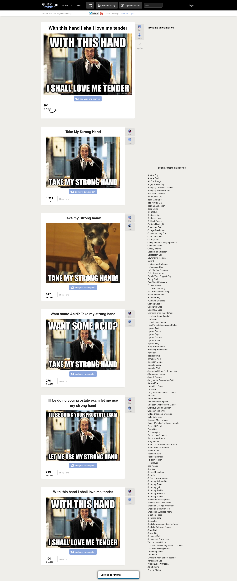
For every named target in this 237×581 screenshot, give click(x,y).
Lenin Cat (152, 389)
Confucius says (155, 236)
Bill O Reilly (153, 211)
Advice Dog (153, 175)
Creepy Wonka (154, 248)
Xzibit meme (153, 566)
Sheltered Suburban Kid (159, 508)
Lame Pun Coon (155, 386)
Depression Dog (155, 254)
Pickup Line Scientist (157, 435)
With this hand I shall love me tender (83, 491)
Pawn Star (152, 429)
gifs (132, 13)
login (191, 5)
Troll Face (152, 554)
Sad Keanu (153, 465)
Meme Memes (154, 398)
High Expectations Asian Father (162, 325)
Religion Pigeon (155, 459)
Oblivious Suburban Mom (159, 407)
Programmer (153, 441)
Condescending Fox (157, 233)
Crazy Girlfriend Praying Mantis (162, 242)
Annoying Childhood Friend (160, 187)
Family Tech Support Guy (159, 276)
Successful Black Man (158, 539)
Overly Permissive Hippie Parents (163, 422)
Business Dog (154, 217)
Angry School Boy (156, 184)
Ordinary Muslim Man (158, 419)
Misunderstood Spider (158, 401)
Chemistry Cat (154, 227)
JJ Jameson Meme (156, 374)
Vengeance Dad (155, 560)
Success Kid (153, 536)
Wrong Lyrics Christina (158, 563)
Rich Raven (153, 462)
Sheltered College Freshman (161, 505)
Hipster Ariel (153, 328)
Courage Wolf (154, 239)
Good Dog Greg (155, 306)
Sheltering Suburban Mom (160, 511)
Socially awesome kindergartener (163, 523)
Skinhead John (154, 517)
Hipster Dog (153, 334)
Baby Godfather (155, 199)
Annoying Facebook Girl (159, 190)
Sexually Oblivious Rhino (159, 502)
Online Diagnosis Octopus (160, 413)
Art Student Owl (155, 196)
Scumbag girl (154, 487)
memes (124, 13)
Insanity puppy (154, 364)
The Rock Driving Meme (159, 548)
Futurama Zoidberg (156, 300)
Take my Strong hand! (83, 217)
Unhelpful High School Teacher (162, 557)
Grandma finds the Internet (160, 312)
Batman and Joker (156, 205)
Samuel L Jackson (156, 471)
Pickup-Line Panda (156, 438)
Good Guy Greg (155, 309)
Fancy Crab (153, 279)
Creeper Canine (155, 245)
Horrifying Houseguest (158, 349)
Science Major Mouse (158, 478)
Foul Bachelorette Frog (158, 291)
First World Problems (157, 282)
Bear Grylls (153, 208)
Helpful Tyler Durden (157, 322)
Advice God (153, 178)
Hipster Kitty (153, 343)
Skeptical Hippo (155, 514)
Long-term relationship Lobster (162, 392)
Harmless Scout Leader (158, 315)
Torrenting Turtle (155, 551)
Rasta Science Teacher (158, 447)
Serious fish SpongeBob (159, 499)
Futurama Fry (154, 297)
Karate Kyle (153, 383)
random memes (90, 5)
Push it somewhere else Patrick (162, 444)
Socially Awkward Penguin (160, 527)
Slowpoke (152, 520)
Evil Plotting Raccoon (158, 269)
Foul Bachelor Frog (156, 288)
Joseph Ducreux (155, 377)
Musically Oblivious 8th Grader (162, 404)
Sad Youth (152, 468)
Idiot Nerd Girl (154, 355)
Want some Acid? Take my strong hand (83, 313)
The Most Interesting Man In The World (166, 545)
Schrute (151, 474)
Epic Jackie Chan (156, 266)
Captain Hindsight (156, 224)
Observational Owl (156, 410)
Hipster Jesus (154, 340)
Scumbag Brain (155, 484)
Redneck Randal (155, 456)
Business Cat (154, 214)
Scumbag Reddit (155, 490)
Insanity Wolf (154, 367)
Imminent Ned (154, 358)
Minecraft (152, 395)
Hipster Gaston (155, 337)
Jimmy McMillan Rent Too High (162, 370)
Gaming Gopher (155, 303)
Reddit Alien (153, 450)
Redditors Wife (154, 453)
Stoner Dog (153, 533)
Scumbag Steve (155, 496)
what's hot (67, 5)
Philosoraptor (154, 432)
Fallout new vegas (156, 273)
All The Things (154, 181)
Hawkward (152, 318)
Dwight (151, 260)
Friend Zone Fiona (156, 294)
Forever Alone (154, 285)
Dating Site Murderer (157, 251)
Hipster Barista (154, 331)
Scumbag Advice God (158, 481)
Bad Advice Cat (155, 202)
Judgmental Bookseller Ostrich (162, 380)
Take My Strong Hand (83, 131)
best (79, 5)
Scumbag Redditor (156, 493)
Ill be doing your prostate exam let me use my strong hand (83, 403)
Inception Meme (155, 361)
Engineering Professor (158, 263)
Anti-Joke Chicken (156, 193)
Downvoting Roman (157, 257)
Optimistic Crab (155, 416)
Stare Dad (152, 530)
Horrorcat (152, 352)
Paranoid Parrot (155, 426)
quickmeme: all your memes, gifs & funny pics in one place (50, 5)
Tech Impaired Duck (157, 542)
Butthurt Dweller (155, 221)
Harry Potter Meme (156, 346)
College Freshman (156, 230)
